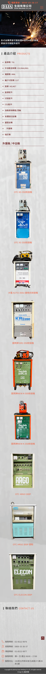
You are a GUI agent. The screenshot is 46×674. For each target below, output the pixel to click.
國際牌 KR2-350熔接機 (23, 342)
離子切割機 (12, 80)
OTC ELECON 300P (23, 594)
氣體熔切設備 (10, 116)
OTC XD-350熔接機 (23, 192)
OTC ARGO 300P (23, 494)
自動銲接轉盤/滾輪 (13, 110)
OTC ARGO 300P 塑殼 (23, 544)
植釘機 (8, 134)
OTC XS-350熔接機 (23, 242)
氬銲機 (9, 62)
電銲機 (10, 74)
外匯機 (9, 128)
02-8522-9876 (21, 641)
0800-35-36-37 (30, 2)
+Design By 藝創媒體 (23, 672)
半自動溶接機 (16, 68)
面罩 (10, 86)
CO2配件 (8, 104)
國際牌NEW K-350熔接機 (23, 443)
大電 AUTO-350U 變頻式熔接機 (23, 292)
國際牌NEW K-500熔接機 (23, 393)
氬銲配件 (9, 92)
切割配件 (9, 98)
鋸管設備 (9, 122)
